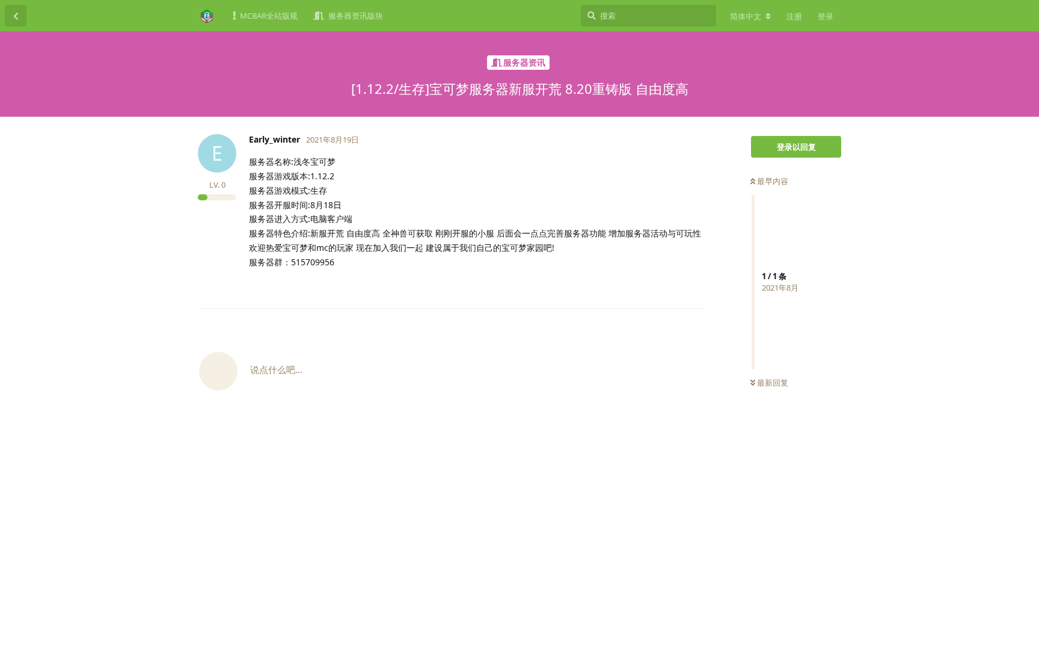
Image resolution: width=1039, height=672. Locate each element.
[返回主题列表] (15, 15)
